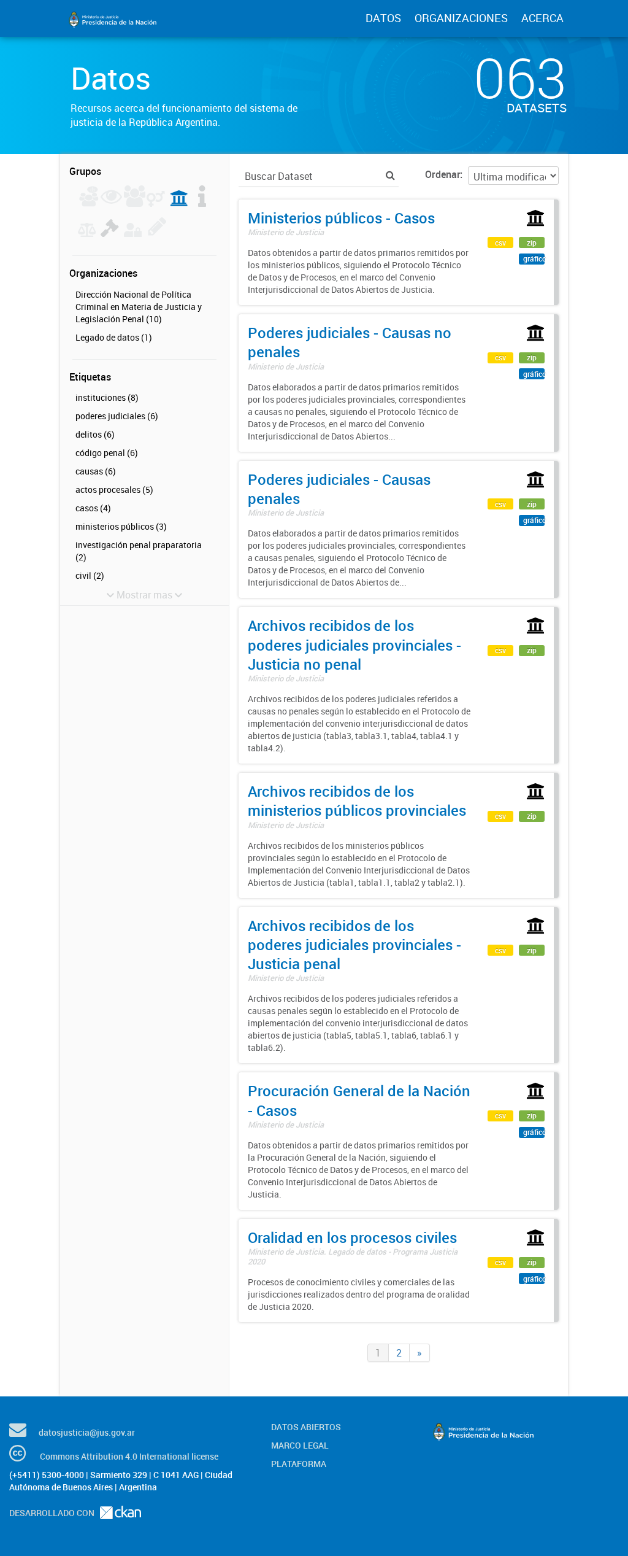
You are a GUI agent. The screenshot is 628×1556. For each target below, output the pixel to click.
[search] (390, 175)
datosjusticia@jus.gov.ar (87, 1432)
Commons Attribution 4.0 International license (129, 1456)
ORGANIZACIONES (461, 17)
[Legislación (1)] (202, 203)
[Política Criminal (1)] (110, 233)
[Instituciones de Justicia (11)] (179, 203)
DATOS (383, 17)
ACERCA (542, 17)
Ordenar (442, 174)
